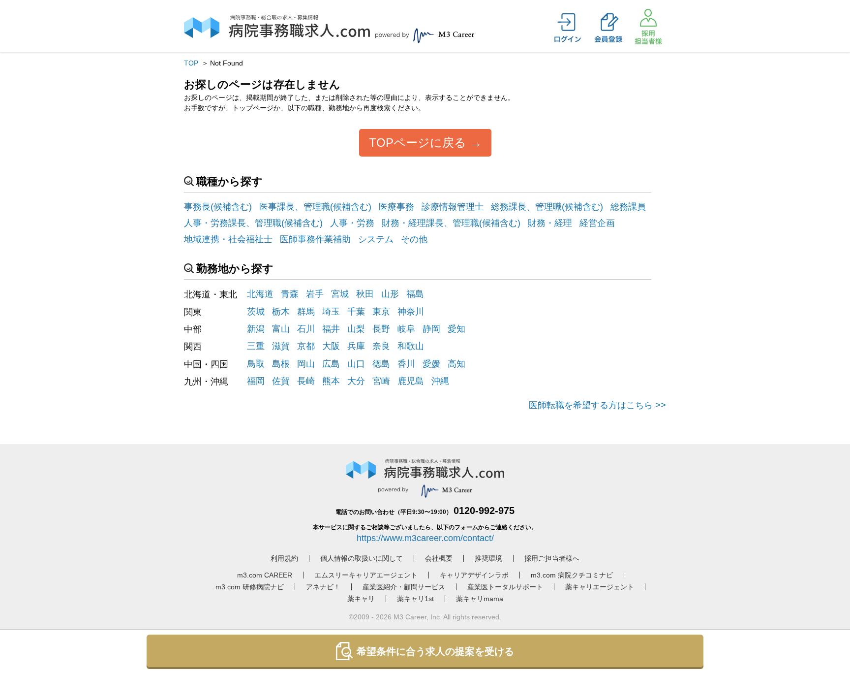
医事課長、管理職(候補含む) (315, 207)
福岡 (256, 381)
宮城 (340, 294)
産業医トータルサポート (505, 587)
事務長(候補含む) (218, 207)
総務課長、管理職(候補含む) (547, 207)
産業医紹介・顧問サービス (404, 587)
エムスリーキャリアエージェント (366, 575)
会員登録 (608, 28)
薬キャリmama (479, 599)
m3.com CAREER (264, 575)
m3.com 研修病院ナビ (249, 587)
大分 (356, 381)
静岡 (431, 329)
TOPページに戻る (417, 142)
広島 (331, 364)
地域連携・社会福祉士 (228, 239)
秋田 (365, 294)
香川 (406, 364)
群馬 (306, 312)
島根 (281, 364)
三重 (256, 346)
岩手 (315, 294)
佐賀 (281, 381)
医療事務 (396, 207)
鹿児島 (410, 381)
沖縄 (440, 381)
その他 (414, 239)
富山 (281, 329)
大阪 (331, 346)
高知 (456, 364)
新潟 (256, 329)
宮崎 (381, 381)
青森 (290, 294)
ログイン (567, 28)
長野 (381, 329)
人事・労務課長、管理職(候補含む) (253, 223)
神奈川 (410, 312)
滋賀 (281, 346)
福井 (331, 329)
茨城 (256, 312)
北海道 (260, 294)
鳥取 (256, 364)
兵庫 (356, 346)
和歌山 (410, 346)
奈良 (381, 346)
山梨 (356, 329)
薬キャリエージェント (599, 587)
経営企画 (597, 223)
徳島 (381, 364)
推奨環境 (488, 558)
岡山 (306, 364)
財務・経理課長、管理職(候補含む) (451, 223)
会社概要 (439, 558)
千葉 (356, 312)
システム (376, 239)
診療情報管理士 (453, 207)
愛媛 (431, 364)
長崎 (306, 381)
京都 (306, 346)
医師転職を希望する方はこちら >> (597, 405)
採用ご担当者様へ (551, 558)
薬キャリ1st (415, 599)
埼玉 (331, 312)
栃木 (281, 312)
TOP (191, 63)
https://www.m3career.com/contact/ (425, 538)
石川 (306, 329)
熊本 (331, 381)
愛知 (456, 329)
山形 (390, 294)
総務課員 (628, 207)
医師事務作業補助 (315, 239)
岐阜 (406, 329)
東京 (381, 312)
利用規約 (284, 558)
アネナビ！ (323, 587)
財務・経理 (550, 223)
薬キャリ (361, 599)
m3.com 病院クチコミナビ (572, 575)
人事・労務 (352, 223)
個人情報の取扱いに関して (361, 558)
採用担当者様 (648, 26)
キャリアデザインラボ (474, 575)
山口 (356, 364)
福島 (415, 294)
